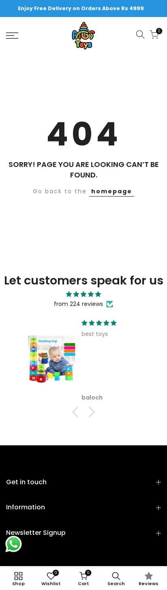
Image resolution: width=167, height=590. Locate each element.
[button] (77, 411)
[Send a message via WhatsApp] (13, 544)
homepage (111, 191)
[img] (83, 294)
